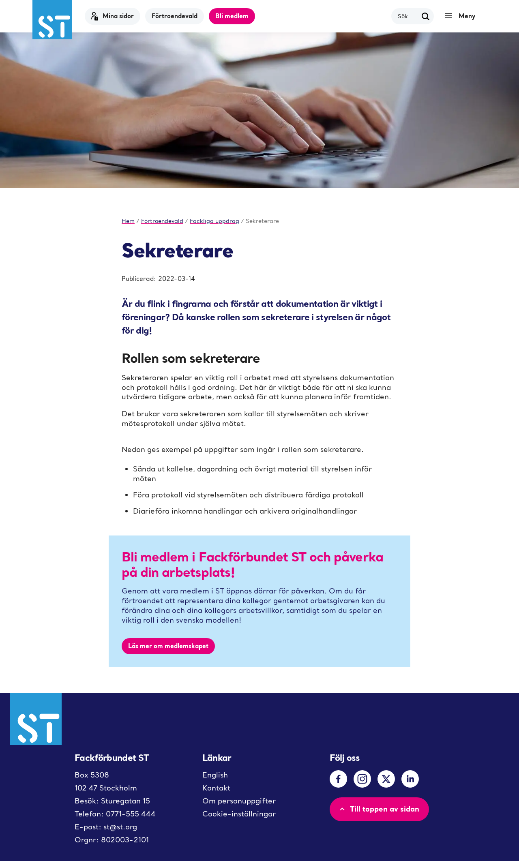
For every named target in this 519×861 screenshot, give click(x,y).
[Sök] (426, 16)
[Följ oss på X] (386, 779)
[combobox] (408, 16)
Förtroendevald (174, 16)
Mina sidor (118, 16)
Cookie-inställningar (239, 813)
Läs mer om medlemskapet (168, 646)
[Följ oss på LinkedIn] (410, 779)
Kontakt (216, 787)
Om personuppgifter (239, 800)
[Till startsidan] (52, 19)
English (215, 775)
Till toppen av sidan (384, 809)
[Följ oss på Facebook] (338, 779)
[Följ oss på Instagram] (362, 779)
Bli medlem (232, 16)
